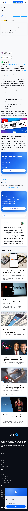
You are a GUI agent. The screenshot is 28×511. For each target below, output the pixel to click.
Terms (2, 464)
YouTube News (24, 16)
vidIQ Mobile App (4, 476)
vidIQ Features (4, 472)
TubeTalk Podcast (16, 16)
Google (4, 179)
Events (2, 498)
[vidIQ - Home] (4, 2)
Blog (2, 492)
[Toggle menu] (25, 2)
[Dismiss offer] (25, 490)
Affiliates (3, 490)
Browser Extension (5, 474)
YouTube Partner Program (13, 76)
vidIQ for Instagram (5, 482)
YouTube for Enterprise (6, 480)
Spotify (4, 182)
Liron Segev (2, 16)
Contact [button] (3, 456)
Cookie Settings (4, 466)
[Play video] (14, 125)
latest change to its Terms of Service (15, 64)
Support (3, 458)
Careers (2, 460)
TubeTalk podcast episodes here (9, 187)
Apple (4, 176)
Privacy (2, 462)
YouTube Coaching (5, 478)
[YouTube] (2, 507)
